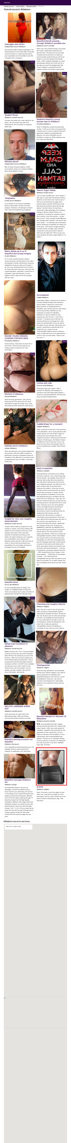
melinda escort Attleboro (16, 446)
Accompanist (43, 295)
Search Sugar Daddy (46, 190)
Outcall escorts (9, 6)
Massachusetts (31, 6)
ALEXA (40, 787)
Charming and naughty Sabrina (51, 604)
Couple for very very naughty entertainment (18, 520)
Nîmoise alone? (12, 161)
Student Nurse (11, 115)
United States (20, 6)
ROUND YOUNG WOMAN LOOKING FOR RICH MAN (16, 337)
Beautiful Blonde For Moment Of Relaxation (51, 717)
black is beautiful (44, 468)
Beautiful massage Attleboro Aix (18, 781)
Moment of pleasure (14, 394)
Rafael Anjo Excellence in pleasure (16, 645)
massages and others (14, 44)
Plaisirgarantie (43, 665)
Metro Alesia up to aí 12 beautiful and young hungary (18, 252)
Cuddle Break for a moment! (50, 424)
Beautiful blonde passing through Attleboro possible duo (51, 42)
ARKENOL (7, 2)
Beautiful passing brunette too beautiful (19, 740)
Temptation (10, 198)
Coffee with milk (44, 383)
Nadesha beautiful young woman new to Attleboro (48, 120)
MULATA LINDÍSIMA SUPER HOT (17, 707)
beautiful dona (11, 582)
